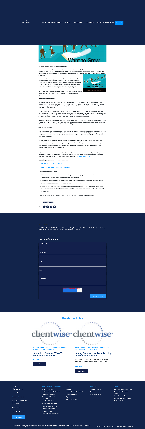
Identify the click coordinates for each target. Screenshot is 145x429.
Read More (40, 364)
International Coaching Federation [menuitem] (123, 389)
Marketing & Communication (47, 349)
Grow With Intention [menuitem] (47, 389)
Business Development (49, 347)
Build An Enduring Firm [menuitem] (48, 408)
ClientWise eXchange (84, 156)
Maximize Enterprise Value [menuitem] (49, 406)
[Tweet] (51, 207)
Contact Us (18, 417)
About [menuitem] (116, 386)
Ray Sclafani (78, 366)
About (99, 22)
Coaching (77, 349)
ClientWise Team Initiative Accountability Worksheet (55, 167)
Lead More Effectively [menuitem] (48, 401)
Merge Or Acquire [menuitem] (47, 411)
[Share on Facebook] (47, 207)
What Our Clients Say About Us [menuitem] (122, 398)
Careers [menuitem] (130, 426)
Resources (90, 22)
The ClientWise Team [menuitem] (119, 401)
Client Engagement (61, 347)
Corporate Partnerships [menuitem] (120, 396)
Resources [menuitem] (93, 386)
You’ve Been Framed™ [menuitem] (96, 394)
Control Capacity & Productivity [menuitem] (51, 392)
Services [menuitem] (69, 386)
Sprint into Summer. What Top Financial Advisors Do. (48, 354)
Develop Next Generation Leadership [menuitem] (49, 397)
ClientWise (36, 359)
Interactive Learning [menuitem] (71, 399)
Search (107, 22)
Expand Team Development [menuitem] (49, 403)
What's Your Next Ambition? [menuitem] (51, 386)
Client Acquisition (38, 347)
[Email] (54, 207)
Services (67, 22)
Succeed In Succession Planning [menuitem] (51, 413)
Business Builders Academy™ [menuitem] (74, 392)
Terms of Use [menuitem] (110, 426)
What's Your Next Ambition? (51, 22)
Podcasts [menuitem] (92, 392)
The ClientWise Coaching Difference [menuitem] (121, 392)
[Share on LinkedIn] (44, 207)
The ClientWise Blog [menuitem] (95, 389)
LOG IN (112, 22)
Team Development (48, 202)
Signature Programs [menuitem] (71, 397)
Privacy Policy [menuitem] (100, 426)
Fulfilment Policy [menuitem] (121, 426)
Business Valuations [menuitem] (71, 394)
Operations (36, 349)
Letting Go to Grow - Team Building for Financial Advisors (93, 354)
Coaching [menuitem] (68, 389)
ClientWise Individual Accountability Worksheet (54, 164)
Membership (78, 22)
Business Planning (85, 349)
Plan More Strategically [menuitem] (48, 394)
